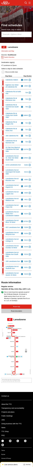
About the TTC (6, 404)
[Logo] (5, 3)
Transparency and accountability (12, 408)
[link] (2, 441)
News (3, 427)
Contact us (5, 396)
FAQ (3, 435)
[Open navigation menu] (29, 2)
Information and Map (7, 51)
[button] (27, 464)
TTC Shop (5, 431)
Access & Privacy (6, 458)
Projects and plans (7, 412)
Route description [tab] (16, 311)
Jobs (3, 420)
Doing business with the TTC (11, 424)
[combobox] (16, 34)
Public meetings (7, 416)
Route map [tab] (16, 306)
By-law (3, 454)
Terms (3, 450)
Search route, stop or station (11, 29)
